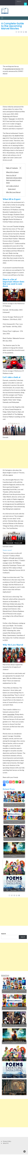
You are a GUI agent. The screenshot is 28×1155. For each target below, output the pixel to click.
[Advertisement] (14, 50)
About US (5, 1143)
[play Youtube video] (14, 362)
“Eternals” (11, 119)
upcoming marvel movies (12, 69)
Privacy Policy (7, 1141)
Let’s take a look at (12, 186)
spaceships (10, 714)
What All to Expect (12, 172)
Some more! (12, 189)
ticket (9, 272)
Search (3, 934)
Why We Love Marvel (13, 192)
